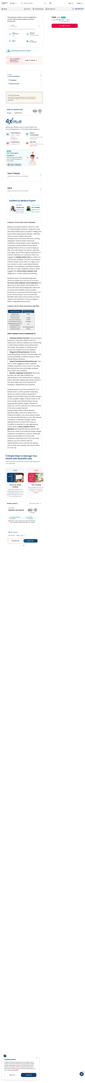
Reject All (12, 1075)
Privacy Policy (15, 1068)
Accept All (29, 1075)
